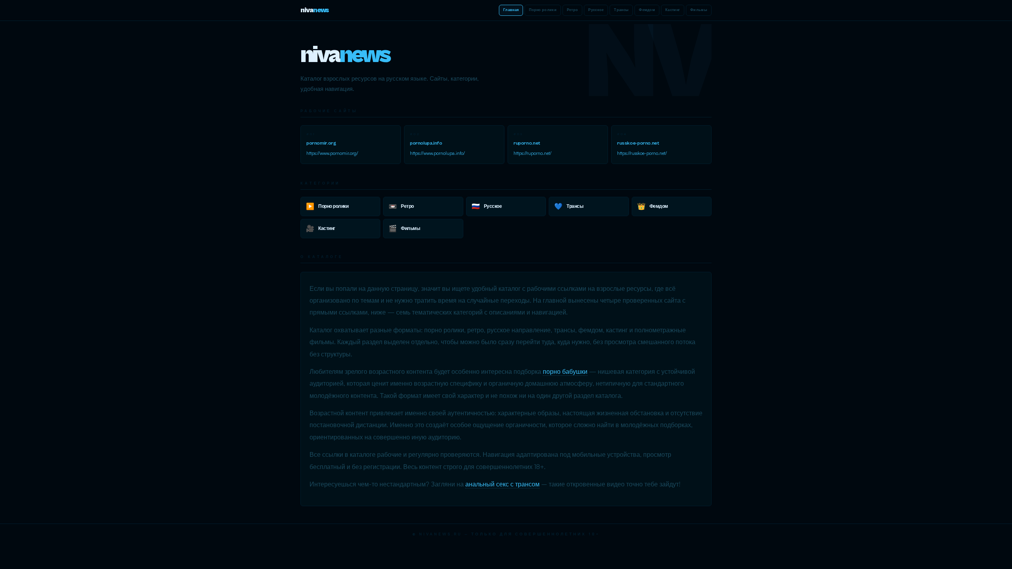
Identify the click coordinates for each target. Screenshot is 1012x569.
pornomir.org (321, 143)
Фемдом (647, 10)
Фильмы (698, 10)
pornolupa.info (426, 143)
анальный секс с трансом (502, 484)
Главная (511, 10)
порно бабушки (565, 371)
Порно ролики (543, 10)
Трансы (621, 10)
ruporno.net (527, 143)
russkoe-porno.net (638, 143)
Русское (596, 10)
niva (314, 10)
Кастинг (672, 10)
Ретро (572, 10)
